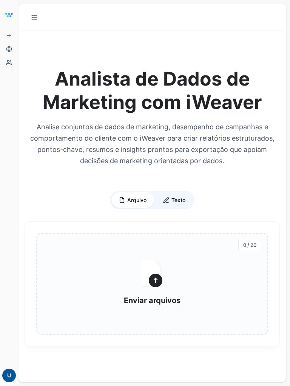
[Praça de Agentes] (9, 63)
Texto (178, 200)
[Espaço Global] (9, 49)
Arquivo (137, 200)
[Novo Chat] (9, 35)
